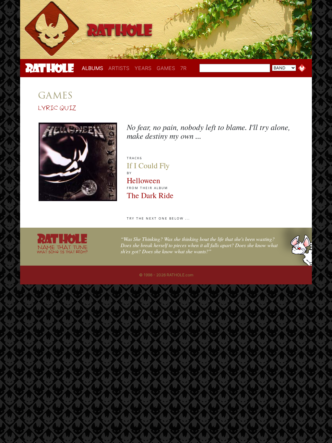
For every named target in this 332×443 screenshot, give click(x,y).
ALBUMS (94, 68)
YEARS (143, 68)
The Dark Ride (150, 195)
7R (183, 68)
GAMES (166, 68)
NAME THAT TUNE (62, 249)
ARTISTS (118, 68)
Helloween (143, 180)
